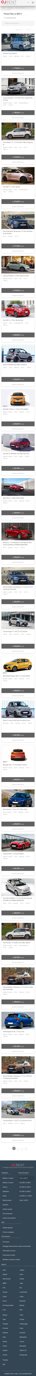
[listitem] (9, 1178)
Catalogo (10, 8)
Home (3, 8)
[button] (12, 23)
